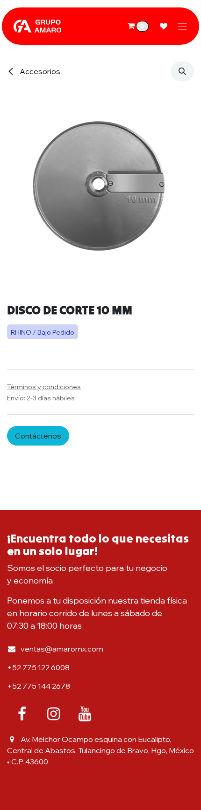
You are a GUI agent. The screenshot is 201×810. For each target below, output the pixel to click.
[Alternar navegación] (182, 26)
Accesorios (39, 71)
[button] (182, 71)
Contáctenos (38, 435)
